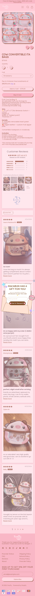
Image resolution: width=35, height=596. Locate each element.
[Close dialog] (34, 281)
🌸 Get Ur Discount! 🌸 (17, 303)
